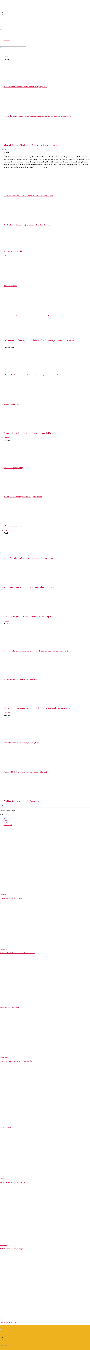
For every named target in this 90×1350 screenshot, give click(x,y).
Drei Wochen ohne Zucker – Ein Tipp (11, 898)
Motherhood (8, 345)
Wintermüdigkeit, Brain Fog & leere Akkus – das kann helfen (27, 433)
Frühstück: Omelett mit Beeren (9, 1007)
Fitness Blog (2, 894)
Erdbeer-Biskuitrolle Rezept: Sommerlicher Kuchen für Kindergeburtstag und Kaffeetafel (39, 340)
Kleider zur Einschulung (13, 468)
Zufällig (6, 823)
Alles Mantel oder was (12, 526)
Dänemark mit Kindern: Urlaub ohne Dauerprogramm (25, 87)
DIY (5, 255)
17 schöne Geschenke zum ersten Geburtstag (21, 801)
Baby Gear (7, 712)
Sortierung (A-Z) (8, 825)
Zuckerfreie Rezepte (4, 1003)
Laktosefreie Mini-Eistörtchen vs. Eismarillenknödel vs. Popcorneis (30, 558)
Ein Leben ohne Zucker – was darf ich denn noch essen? (17, 953)
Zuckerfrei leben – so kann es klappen (12, 1249)
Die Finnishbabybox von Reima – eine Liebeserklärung (25, 772)
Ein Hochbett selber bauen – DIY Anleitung (20, 679)
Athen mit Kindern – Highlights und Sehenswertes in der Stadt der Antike (32, 145)
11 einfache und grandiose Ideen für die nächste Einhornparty (28, 315)
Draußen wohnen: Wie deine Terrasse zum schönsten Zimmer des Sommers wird (36, 651)
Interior (7, 621)
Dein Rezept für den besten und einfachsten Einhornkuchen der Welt (31, 587)
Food (6, 530)
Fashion (7, 437)
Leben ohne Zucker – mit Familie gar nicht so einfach (16, 1061)
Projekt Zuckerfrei (5, 1128)
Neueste (6, 818)
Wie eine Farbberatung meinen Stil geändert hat (23, 497)
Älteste (6, 820)
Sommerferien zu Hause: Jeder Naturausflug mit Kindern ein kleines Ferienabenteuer (37, 116)
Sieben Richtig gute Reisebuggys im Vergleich (21, 743)
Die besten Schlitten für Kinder (16, 251)
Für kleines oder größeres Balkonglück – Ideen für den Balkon (28, 196)
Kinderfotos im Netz (11, 404)
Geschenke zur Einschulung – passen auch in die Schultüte (27, 225)
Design (6, 149)
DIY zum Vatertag (10, 286)
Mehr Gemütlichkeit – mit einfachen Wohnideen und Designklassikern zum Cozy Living (38, 708)
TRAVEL (6, 56)
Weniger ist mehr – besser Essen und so (12, 1182)
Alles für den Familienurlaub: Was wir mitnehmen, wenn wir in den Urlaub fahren (36, 375)
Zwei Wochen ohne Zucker (8, 1322)
